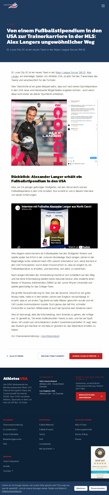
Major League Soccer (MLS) (70, 72)
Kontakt (6, 466)
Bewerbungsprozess (12, 439)
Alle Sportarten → (46, 449)
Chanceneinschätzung (13, 425)
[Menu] (103, 5)
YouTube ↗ (8, 471)
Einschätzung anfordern (91, 396)
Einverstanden (98, 488)
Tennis (42, 434)
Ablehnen (80, 488)
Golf (41, 439)
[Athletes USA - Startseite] (10, 6)
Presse (78, 439)
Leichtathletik (45, 444)
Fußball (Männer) (46, 425)
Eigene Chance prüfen (86, 356)
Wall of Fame (80, 425)
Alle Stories (15, 356)
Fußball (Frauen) (46, 429)
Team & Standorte (11, 461)
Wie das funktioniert (52, 356)
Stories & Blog (81, 434)
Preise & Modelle (10, 434)
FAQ (5, 444)
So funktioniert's (10, 429)
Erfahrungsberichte (83, 429)
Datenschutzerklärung (11, 491)
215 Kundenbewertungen (100, 472)
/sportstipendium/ (50, 336)
